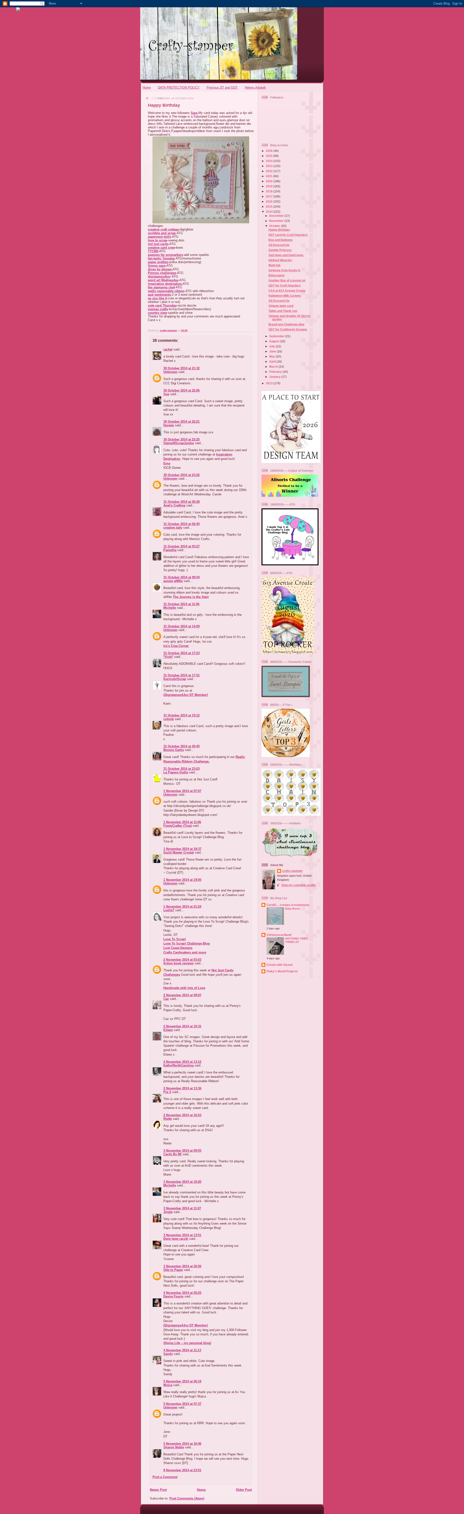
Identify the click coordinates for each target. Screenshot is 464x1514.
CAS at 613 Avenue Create (286, 290)
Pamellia (169, 550)
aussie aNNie (173, 581)
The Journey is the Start (191, 597)
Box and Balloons (280, 239)
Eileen (168, 1030)
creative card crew (161, 247)
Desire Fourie (173, 1296)
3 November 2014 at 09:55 (182, 1150)
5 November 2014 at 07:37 (182, 1404)
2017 (269, 196)
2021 (269, 176)
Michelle (169, 608)
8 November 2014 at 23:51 (182, 1470)
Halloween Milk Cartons (284, 295)
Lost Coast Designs (177, 948)
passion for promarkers (165, 255)
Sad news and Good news (286, 255)
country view (157, 313)
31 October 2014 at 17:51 (181, 675)
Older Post (244, 1490)
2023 (269, 166)
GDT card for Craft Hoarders (288, 234)
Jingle (168, 1212)
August (274, 341)
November (276, 220)
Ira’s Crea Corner (176, 646)
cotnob (168, 719)
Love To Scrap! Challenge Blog (186, 943)
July (272, 346)
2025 (269, 155)
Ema (166, 463)
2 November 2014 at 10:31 (182, 1026)
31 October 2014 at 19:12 (181, 715)
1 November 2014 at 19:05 (182, 880)
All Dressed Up (278, 244)
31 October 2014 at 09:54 (181, 577)
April (272, 361)
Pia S (167, 1092)
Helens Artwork (255, 87)
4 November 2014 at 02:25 (182, 1293)
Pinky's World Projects (282, 971)
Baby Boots (292, 908)
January (275, 376)
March (274, 366)
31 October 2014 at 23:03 (181, 769)
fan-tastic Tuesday (161, 258)
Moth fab (274, 265)
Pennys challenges (162, 273)
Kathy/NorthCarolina (178, 1065)
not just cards (158, 244)
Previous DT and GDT (222, 87)
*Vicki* (168, 657)
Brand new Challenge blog (286, 324)
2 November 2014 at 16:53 (182, 1115)
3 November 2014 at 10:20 (182, 1182)
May (272, 356)
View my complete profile (298, 885)
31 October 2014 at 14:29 (181, 626)
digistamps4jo (158, 276)
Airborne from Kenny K (284, 270)
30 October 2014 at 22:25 (181, 439)
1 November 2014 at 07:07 (182, 791)
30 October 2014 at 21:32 (181, 368)
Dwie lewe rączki (175, 1239)
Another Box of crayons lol (286, 280)
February (276, 371)
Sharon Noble (173, 1447)
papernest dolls (159, 236)
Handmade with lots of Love (184, 988)
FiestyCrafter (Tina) (177, 825)
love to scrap (157, 240)
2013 (269, 383)
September (277, 336)
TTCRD (153, 251)
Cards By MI (172, 1154)
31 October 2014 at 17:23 (181, 653)
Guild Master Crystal (178, 852)
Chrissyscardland (279, 934)
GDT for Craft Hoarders (284, 285)
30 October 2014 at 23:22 (181, 475)
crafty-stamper (292, 870)
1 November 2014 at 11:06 (182, 822)
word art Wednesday (163, 280)
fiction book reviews (178, 963)
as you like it (157, 298)
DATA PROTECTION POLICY (179, 87)
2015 (269, 206)
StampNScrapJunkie (178, 443)
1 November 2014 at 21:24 (182, 906)
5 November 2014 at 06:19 (182, 1381)
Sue (166, 394)
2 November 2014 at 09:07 (182, 995)
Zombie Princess (280, 250)
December (276, 215)
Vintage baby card (280, 305)
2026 (269, 150)
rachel (168, 349)
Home (147, 87)
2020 (269, 181)
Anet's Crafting (174, 505)
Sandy (168, 1354)
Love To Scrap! (174, 939)
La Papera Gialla (175, 772)
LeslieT (168, 910)
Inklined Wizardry (280, 260)
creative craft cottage (163, 229)
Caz (166, 999)
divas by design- (160, 269)
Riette (167, 1119)
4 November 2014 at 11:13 (182, 1350)
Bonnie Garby (173, 750)
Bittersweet (276, 275)
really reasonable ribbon (166, 291)
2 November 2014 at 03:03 (182, 959)
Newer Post (158, 1490)
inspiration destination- (165, 284)
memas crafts (158, 309)
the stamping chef (161, 287)
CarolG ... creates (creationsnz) (288, 904)
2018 (269, 191)
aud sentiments (159, 294)
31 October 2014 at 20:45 (181, 746)
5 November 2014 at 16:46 (182, 1443)
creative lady (172, 527)
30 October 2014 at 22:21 (181, 421)
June (273, 351)
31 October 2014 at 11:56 (181, 604)
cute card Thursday (162, 305)
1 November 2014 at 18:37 (182, 849)
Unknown (170, 372)
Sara (194, 113)
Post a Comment (164, 1477)
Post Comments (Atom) (186, 1498)
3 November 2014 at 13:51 (182, 1235)
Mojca (167, 1385)
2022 (269, 171)
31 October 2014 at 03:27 (181, 546)
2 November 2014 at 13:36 (182, 1088)
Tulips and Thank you (282, 310)
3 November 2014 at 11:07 (182, 1208)
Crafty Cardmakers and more (184, 952)
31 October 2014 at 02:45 (181, 524)
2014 (269, 211)
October (275, 225)
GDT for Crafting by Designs (287, 329)
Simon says (157, 265)
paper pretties (158, 262)
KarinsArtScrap (174, 679)
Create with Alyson (280, 964)
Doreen (168, 425)
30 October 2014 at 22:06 (181, 390)
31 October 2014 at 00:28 (181, 502)
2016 (269, 201)
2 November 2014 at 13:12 (182, 1062)
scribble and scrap (162, 233)
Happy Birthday (279, 229)
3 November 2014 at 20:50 (182, 1266)
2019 (269, 186)
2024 (269, 160)
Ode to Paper (173, 1270)
